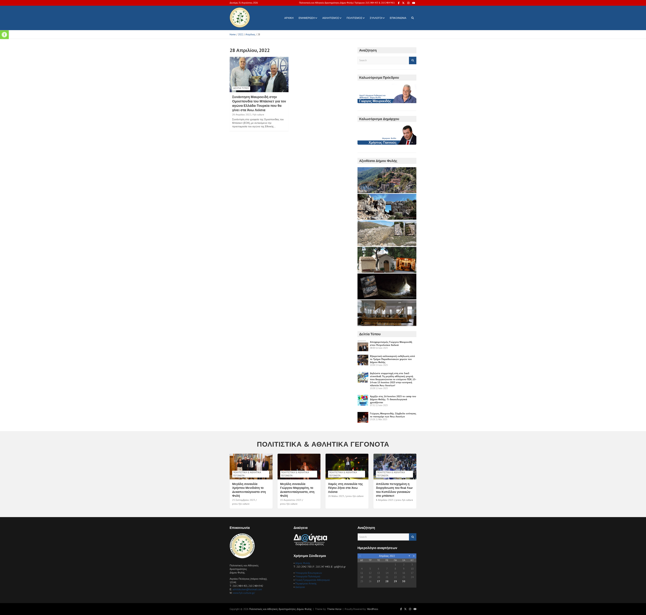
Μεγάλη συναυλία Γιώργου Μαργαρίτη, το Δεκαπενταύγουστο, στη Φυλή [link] (297, 490)
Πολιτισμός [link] (354, 18)
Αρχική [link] (289, 18)
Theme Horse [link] (334, 609)
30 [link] (403, 581)
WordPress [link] (372, 609)
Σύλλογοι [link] (376, 18)
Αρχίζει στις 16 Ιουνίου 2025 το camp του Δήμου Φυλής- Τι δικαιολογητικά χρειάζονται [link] (393, 399)
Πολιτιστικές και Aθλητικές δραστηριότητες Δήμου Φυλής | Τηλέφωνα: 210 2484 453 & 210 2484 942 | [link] (347, 2)
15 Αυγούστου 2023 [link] (290, 499)
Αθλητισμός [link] (330, 18)
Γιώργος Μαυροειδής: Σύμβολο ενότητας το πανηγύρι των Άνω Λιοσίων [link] (393, 415)
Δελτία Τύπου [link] (241, 88)
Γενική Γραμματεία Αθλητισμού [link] (312, 580)
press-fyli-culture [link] (240, 503)
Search (412, 60)
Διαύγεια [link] (300, 587)
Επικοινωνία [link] (398, 18)
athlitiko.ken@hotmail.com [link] (247, 589)
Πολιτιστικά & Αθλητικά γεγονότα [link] (247, 474)
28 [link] (386, 581)
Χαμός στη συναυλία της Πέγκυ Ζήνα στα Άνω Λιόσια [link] (345, 488)
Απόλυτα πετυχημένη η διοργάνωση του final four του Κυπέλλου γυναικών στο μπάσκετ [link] (394, 490)
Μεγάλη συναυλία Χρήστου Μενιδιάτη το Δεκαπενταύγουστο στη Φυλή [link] (249, 490)
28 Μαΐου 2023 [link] (336, 496)
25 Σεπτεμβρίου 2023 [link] (243, 499)
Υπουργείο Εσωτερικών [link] (308, 572)
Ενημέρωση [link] (307, 18)
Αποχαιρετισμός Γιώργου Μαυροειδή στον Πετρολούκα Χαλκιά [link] (391, 343)
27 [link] (378, 581)
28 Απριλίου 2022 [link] (241, 114)
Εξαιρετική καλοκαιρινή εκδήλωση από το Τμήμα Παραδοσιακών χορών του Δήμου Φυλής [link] (392, 359)
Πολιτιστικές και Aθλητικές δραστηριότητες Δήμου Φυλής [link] (280, 609)
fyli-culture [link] (258, 114)
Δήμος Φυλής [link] (302, 563)
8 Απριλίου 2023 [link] (384, 499)
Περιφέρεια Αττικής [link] (306, 583)
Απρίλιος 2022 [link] (387, 555)
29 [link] (395, 581)
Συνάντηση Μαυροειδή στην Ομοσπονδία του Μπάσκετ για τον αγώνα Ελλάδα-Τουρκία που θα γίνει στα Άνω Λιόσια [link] (259, 103)
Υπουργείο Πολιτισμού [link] (307, 576)
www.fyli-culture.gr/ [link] (244, 592)
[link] (4, 34)
